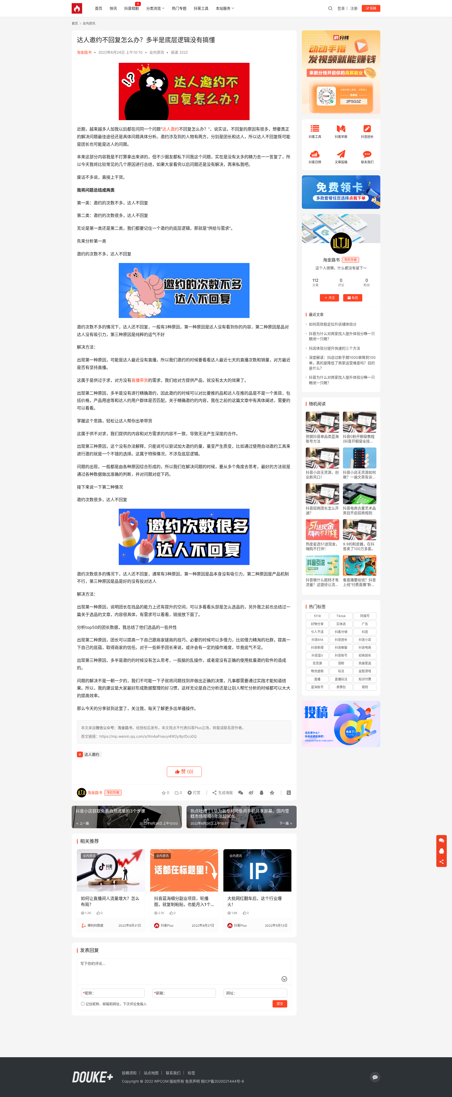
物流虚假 (317, 671)
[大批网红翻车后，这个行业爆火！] (257, 870)
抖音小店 (365, 640)
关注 (332, 298)
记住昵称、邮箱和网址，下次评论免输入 (115, 1004)
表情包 (341, 687)
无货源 (317, 663)
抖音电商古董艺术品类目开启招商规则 (359, 510)
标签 (191, 1073)
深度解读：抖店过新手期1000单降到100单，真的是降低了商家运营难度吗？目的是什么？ (342, 362)
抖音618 (317, 640)
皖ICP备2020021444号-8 (222, 1081)
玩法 (341, 671)
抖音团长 (341, 640)
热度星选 (365, 663)
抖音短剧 (131, 8)
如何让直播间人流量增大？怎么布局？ (110, 901)
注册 (354, 8)
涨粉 (341, 663)
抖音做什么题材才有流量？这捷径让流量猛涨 (322, 582)
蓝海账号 (317, 687)
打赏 (192, 791)
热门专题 (179, 8)
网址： (231, 993)
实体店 (341, 624)
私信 (355, 298)
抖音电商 (365, 648)
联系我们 (173, 1073)
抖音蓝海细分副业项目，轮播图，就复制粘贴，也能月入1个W (182, 901)
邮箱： (160, 993)
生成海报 (225, 792)
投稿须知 (129, 1073)
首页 (98, 8)
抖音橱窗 (341, 648)
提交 (280, 1004)
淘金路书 (84, 52)
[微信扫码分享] (240, 792)
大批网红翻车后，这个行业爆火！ (254, 901)
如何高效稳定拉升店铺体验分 (333, 324)
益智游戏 (365, 671)
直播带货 (139, 380)
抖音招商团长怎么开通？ (322, 510)
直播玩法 (341, 679)
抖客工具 (201, 8)
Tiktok (341, 616)
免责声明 (192, 1081)
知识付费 (365, 679)
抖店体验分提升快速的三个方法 (334, 348)
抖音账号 (341, 655)
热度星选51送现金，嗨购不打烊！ (322, 546)
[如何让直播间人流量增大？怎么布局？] (111, 870)
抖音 (365, 632)
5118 (317, 616)
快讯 (113, 8)
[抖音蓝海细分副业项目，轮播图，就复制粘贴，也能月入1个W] (184, 870)
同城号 (365, 616)
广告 (365, 624)
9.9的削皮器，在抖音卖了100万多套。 (359, 546)
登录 (341, 8)
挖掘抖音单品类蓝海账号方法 (322, 438)
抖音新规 (317, 648)
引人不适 (317, 632)
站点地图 (151, 1073)
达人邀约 (170, 129)
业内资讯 (156, 52)
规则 (365, 687)
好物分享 (317, 624)
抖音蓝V (317, 655)
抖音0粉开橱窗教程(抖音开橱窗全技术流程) (359, 439)
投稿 (372, 8)
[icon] (375, 1077)
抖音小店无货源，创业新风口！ (322, 474)
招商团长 (365, 655)
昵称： (89, 993)
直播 (317, 679)
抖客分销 (341, 632)
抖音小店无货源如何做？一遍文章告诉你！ (359, 474)
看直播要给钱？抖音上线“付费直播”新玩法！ (359, 582)
